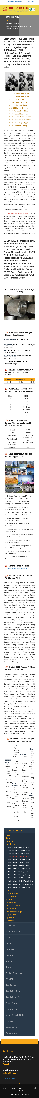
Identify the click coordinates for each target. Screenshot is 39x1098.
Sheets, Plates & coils (13, 893)
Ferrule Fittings (11, 909)
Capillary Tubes (11, 902)
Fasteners (9, 899)
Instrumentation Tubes (13, 905)
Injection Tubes (11, 918)
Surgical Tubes (11, 915)
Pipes (8, 835)
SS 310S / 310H (11, 921)
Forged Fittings (11, 844)
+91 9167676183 (29, 2)
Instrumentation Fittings (14, 912)
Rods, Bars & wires (12, 896)
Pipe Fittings (10, 841)
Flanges (8, 890)
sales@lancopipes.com (10, 1070)
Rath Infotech (24, 1094)
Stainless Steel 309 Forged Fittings (16, 213)
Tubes (8, 838)
